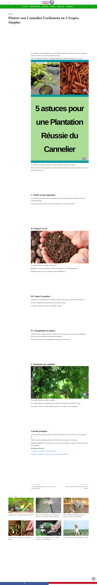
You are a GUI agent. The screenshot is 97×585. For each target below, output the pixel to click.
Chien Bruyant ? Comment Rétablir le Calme (75, 537)
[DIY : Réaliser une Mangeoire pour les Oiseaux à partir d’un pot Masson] (76, 505)
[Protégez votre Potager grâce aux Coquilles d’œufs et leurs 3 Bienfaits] (48, 528)
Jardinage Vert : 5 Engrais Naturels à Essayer (20, 515)
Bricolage (61, 6)
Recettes (45, 6)
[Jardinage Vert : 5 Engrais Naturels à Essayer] (21, 505)
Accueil (25, 6)
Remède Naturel (35, 6)
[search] (89, 2)
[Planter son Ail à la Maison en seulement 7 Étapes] (21, 528)
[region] (48, 37)
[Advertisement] (60, 182)
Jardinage (69, 6)
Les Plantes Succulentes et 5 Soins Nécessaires (44, 451)
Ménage (53, 6)
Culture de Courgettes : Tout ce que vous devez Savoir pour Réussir (49, 454)
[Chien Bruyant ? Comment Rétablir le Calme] (76, 528)
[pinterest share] (72, 583)
